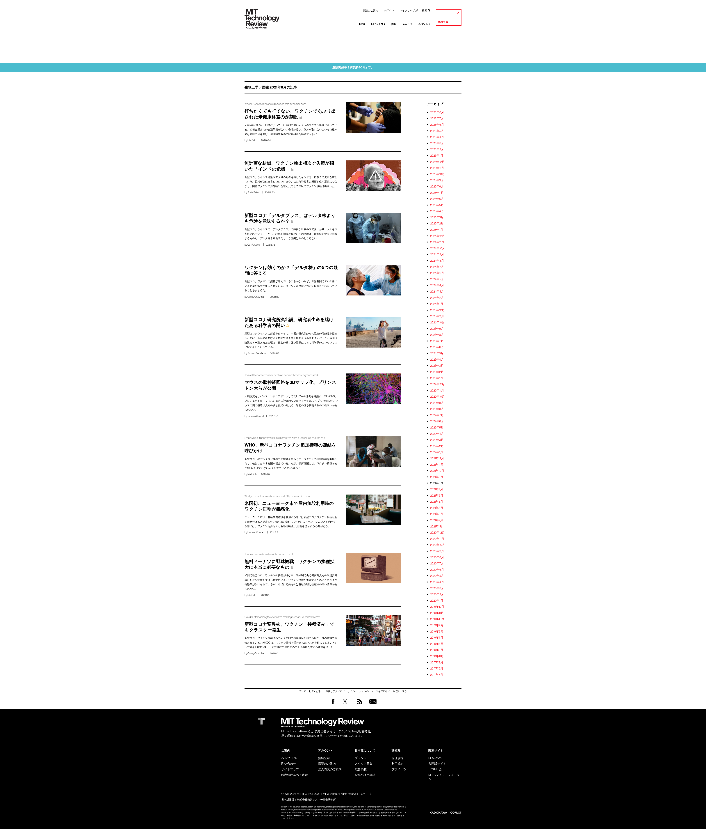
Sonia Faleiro (253, 192)
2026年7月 (437, 118)
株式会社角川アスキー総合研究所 (316, 799)
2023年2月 (437, 371)
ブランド (361, 758)
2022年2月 (437, 446)
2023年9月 (437, 328)
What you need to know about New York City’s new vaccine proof (278, 496)
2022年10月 (437, 396)
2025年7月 (437, 192)
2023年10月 (437, 322)
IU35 (362, 24)
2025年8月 (437, 186)
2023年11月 (437, 316)
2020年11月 (437, 538)
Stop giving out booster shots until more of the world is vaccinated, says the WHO (285, 437)
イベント (424, 24)
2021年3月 (436, 514)
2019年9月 (436, 625)
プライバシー (400, 769)
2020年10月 (437, 544)
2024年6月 (437, 272)
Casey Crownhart (256, 296)
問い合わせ (288, 763)
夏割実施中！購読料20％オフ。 (353, 67)
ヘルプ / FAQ (289, 758)
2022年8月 (437, 408)
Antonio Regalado (256, 353)
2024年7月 (437, 266)
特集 (394, 24)
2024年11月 (437, 242)
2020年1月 (436, 600)
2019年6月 (436, 643)
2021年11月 (436, 464)
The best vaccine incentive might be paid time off (269, 554)
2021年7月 (436, 489)
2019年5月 (436, 649)
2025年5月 (437, 205)
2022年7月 (437, 415)
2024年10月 (437, 248)
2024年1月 (436, 303)
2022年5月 (437, 427)
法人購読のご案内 (330, 769)
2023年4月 (437, 359)
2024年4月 (437, 285)
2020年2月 (437, 594)
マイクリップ (407, 10)
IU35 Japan (434, 758)
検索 (424, 10)
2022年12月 (437, 384)
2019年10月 (437, 619)
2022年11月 (437, 390)
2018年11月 (437, 656)
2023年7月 (437, 341)
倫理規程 (397, 758)
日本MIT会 (435, 769)
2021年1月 (436, 526)
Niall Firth (251, 474)
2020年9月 (437, 551)
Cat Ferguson (254, 244)
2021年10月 (437, 470)
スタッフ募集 (363, 763)
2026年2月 (437, 149)
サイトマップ (290, 769)
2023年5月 (437, 353)
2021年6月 (436, 495)
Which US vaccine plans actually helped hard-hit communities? (276, 103)
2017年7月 (436, 674)
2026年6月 (437, 124)
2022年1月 (436, 452)
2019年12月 (437, 606)
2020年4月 (437, 582)
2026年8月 (437, 112)
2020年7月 (437, 563)
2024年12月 (437, 236)
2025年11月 (437, 167)
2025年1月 (436, 229)
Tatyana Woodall (255, 416)
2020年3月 (437, 588)
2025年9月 (437, 180)
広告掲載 (361, 769)
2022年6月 (437, 421)
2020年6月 (437, 569)
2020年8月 (437, 557)
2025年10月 (437, 174)
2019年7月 (436, 637)
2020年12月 (437, 532)
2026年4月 (437, 137)
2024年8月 (437, 260)
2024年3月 (437, 291)
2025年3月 (437, 217)
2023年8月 (437, 334)
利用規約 (397, 763)
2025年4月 (437, 211)
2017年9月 (436, 662)
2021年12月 (437, 458)
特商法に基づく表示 (294, 775)
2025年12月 (437, 161)
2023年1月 (436, 378)
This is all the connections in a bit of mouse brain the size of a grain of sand (281, 375)
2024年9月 (437, 254)
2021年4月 (436, 507)
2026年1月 (436, 155)
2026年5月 (437, 130)
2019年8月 (436, 631)
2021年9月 (436, 477)
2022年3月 (437, 439)
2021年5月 (436, 501)
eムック (407, 24)
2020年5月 (437, 575)
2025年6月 (437, 198)
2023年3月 (437, 365)
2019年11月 (437, 612)
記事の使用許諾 (365, 775)
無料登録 (443, 22)
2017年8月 (436, 668)
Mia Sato (251, 140)
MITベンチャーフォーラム (443, 776)
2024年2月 (437, 297)
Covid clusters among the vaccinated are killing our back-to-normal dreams (282, 617)
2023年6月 (437, 347)
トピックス (377, 24)
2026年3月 (437, 143)
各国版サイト (437, 763)
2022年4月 (437, 433)
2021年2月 (436, 520)
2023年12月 (437, 310)
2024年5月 (437, 279)
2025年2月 (437, 223)
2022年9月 (437, 402)
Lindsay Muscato (256, 532)
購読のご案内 (370, 10)
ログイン (389, 10)
